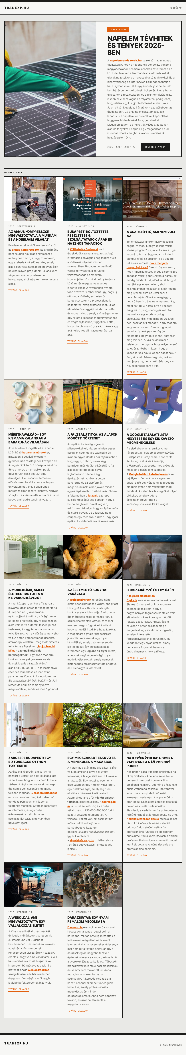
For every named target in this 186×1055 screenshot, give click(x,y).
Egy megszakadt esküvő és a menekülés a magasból (91, 760)
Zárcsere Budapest (44, 793)
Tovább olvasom (155, 147)
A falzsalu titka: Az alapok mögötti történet (92, 436)
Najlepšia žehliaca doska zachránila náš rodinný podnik (150, 762)
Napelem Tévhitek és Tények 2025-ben (140, 45)
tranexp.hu (16, 8)
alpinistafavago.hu (82, 840)
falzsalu (93, 495)
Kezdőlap (176, 8)
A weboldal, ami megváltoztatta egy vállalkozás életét (26, 921)
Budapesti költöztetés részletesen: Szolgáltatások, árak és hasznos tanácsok (89, 237)
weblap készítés (38, 970)
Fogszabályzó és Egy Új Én (150, 590)
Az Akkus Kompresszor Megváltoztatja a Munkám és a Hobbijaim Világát (32, 236)
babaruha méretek (34, 452)
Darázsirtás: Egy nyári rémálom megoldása (87, 919)
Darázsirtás (75, 927)
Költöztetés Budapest (84, 249)
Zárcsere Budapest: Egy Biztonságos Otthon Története (29, 762)
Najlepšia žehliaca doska (143, 819)
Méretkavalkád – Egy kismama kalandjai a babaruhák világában (28, 438)
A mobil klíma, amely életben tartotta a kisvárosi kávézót (26, 594)
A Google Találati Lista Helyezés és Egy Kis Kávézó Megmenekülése (150, 439)
